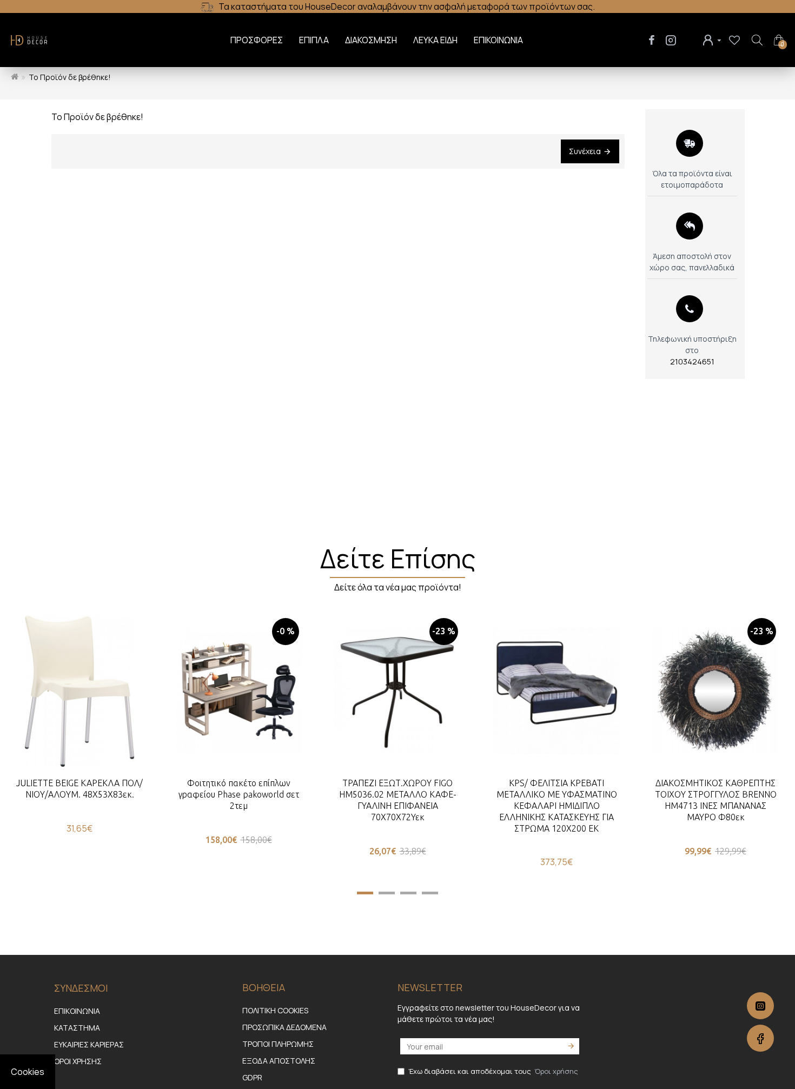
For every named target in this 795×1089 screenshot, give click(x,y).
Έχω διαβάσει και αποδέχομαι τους (493, 1071)
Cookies (27, 1072)
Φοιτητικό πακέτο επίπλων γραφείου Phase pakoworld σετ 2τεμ (238, 794)
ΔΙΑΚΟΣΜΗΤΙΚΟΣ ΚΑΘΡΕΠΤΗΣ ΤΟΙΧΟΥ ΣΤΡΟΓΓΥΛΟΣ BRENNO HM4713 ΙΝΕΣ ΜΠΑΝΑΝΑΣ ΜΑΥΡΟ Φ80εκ (716, 799)
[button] (365, 893)
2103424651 (692, 361)
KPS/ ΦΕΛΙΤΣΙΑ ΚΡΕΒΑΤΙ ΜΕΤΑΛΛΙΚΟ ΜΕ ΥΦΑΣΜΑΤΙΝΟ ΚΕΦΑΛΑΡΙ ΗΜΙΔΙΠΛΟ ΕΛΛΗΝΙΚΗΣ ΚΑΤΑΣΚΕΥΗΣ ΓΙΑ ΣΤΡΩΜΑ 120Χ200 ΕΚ (556, 805)
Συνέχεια (585, 151)
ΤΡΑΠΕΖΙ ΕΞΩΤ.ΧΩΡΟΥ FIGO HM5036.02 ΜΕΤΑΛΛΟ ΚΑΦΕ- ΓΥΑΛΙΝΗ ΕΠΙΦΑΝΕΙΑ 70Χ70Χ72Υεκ (397, 799)
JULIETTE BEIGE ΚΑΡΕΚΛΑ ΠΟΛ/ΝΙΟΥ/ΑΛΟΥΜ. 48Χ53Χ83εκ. (79, 788)
